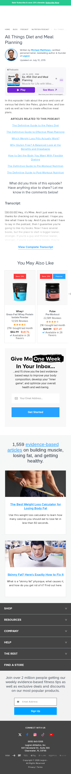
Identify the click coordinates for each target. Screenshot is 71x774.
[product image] (20, 292)
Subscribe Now (52, 3)
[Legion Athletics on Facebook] (27, 734)
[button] (2, 2)
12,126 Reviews (20, 321)
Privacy (31, 767)
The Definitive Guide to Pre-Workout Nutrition (35, 166)
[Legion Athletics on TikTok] (43, 734)
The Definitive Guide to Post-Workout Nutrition (35, 172)
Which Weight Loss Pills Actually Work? (35, 138)
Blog (15, 29)
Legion (26, 56)
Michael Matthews (41, 50)
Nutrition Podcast (40, 29)
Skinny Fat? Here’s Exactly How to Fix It (36, 574)
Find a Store (14, 665)
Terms (40, 767)
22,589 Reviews (52, 318)
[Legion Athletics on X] (20, 734)
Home (7, 29)
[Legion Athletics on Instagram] (35, 734)
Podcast (24, 29)
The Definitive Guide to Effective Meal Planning (35, 132)
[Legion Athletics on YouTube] (51, 734)
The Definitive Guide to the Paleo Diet (35, 125)
